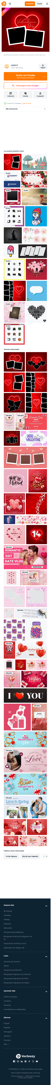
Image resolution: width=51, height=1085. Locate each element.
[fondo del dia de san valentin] (33, 680)
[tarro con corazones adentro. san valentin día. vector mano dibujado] (14, 911)
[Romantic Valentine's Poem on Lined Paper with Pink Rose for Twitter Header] (19, 873)
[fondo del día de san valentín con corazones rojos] (14, 705)
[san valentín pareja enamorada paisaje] (14, 347)
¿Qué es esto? (26, 103)
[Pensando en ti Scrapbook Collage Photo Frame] (35, 390)
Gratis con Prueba (25, 76)
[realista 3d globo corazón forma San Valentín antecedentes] (19, 931)
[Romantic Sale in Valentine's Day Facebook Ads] (19, 583)
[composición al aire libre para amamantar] (16, 179)
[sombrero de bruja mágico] (36, 270)
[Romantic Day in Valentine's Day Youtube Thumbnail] (25, 779)
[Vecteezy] (3, 3)
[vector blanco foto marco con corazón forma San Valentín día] (41, 928)
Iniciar (39, 4)
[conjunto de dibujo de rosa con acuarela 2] (16, 291)
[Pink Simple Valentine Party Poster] (31, 909)
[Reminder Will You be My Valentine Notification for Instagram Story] (11, 1043)
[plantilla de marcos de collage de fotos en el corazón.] (14, 412)
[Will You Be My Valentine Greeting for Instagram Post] (12, 960)
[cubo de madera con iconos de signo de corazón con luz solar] (16, 231)
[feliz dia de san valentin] (17, 196)
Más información (12, 109)
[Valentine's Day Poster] (31, 562)
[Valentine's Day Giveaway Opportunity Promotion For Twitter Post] (17, 815)
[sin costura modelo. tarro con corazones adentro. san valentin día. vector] (14, 889)
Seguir (43, 68)
